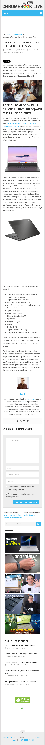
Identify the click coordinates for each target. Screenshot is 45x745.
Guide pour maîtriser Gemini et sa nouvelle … (21, 681)
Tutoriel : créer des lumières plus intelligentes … (22, 654)
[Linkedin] (17, 421)
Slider (5, 53)
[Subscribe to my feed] (22, 708)
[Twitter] (21, 421)
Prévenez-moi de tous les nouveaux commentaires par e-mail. (20, 488)
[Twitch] (28, 421)
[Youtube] (24, 421)
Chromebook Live (9, 737)
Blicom (23, 402)
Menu (6, 13)
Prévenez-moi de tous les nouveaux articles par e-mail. (20, 495)
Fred (6, 50)
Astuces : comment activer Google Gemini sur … (22, 645)
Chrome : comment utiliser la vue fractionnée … (22, 662)
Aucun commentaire (17, 53)
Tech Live (31, 399)
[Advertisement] (23, 23)
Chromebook (33, 50)
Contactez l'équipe (26, 740)
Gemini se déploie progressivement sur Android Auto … (22, 672)
